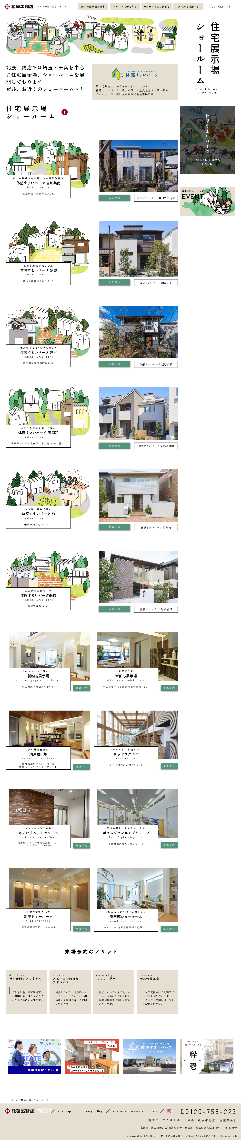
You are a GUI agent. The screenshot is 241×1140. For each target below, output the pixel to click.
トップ (10, 1100)
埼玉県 (175, 1120)
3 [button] (113, 1076)
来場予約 (114, 197)
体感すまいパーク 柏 (156, 527)
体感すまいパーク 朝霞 (156, 283)
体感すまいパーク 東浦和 (156, 446)
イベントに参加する (125, 7)
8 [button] (137, 1076)
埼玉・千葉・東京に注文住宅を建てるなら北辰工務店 (180, 1135)
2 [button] (108, 1076)
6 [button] (128, 1076)
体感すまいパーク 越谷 (156, 364)
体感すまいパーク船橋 (156, 609)
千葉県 (189, 1120)
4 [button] (118, 1076)
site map (64, 1111)
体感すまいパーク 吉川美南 (156, 198)
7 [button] (132, 1076)
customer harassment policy (135, 1111)
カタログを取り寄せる (156, 7)
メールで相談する (188, 7)
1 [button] (103, 1076)
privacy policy (91, 1111)
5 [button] (123, 1076)
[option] (34, 1056)
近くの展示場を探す (93, 7)
